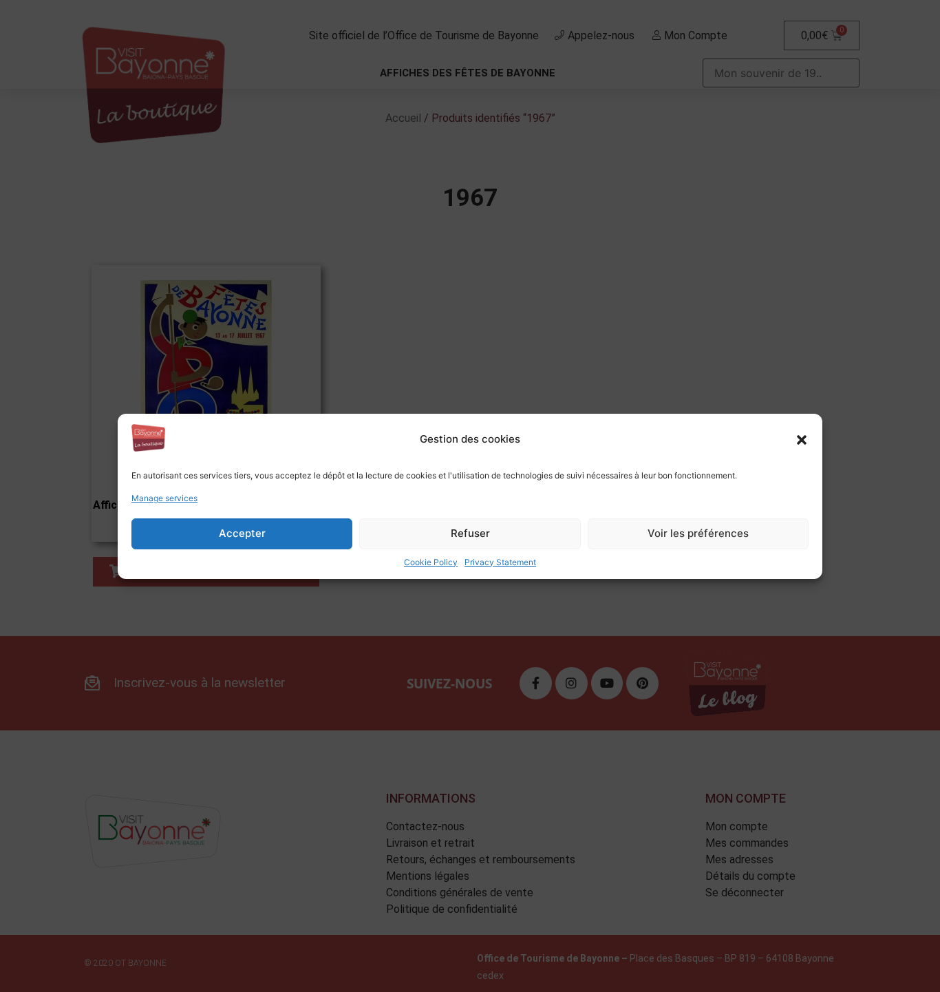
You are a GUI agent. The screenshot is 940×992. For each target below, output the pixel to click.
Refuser (470, 533)
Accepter (242, 533)
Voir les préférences (698, 533)
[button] (802, 440)
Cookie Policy (431, 562)
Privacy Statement (500, 562)
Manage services (164, 498)
